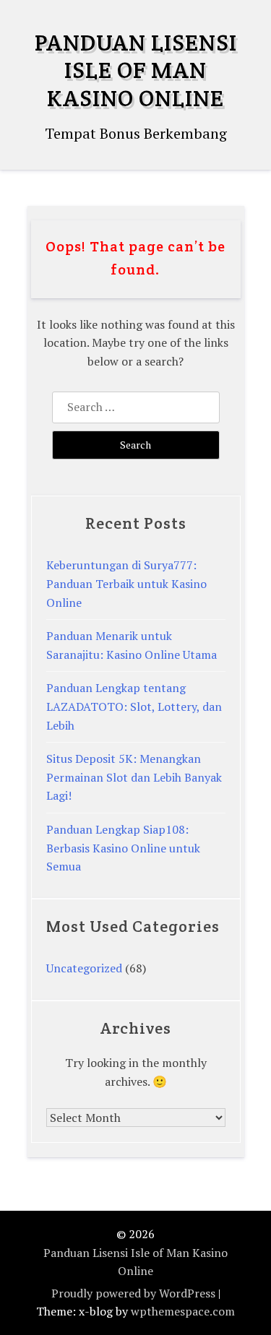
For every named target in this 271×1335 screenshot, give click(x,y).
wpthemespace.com (183, 1311)
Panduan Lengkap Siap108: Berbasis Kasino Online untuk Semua (123, 847)
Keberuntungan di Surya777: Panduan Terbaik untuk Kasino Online (126, 583)
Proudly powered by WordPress (133, 1293)
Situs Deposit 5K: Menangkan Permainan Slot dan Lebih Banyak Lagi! (134, 777)
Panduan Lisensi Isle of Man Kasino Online (136, 70)
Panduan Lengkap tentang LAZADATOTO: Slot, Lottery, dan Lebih (134, 706)
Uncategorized (84, 968)
